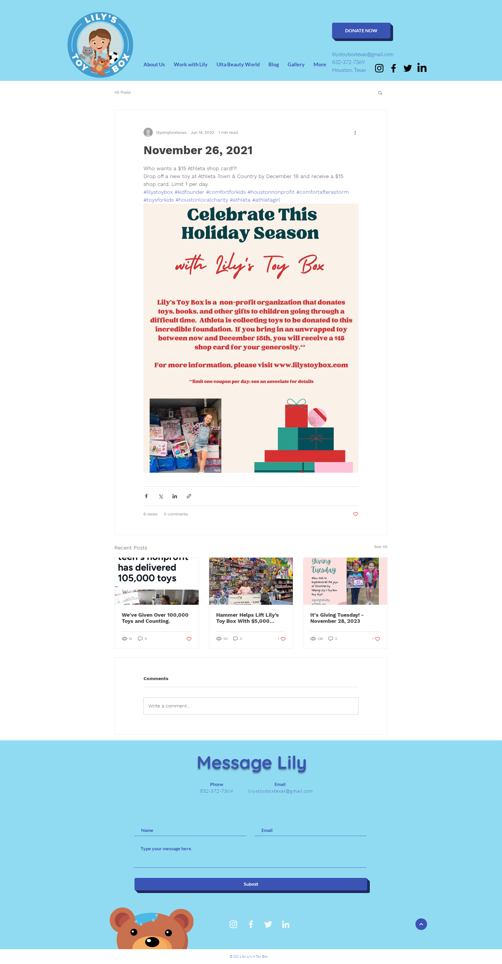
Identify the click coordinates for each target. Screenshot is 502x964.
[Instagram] (379, 68)
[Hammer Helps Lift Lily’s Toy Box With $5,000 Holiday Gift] (251, 581)
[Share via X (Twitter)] (160, 496)
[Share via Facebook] (146, 496)
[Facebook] (393, 68)
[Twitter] (407, 68)
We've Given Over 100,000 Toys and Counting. (155, 618)
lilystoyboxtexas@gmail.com (362, 54)
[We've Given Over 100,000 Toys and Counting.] (157, 581)
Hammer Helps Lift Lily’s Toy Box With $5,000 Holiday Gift (247, 618)
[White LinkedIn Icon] (286, 924)
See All (381, 546)
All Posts (122, 92)
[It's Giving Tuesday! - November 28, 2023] (345, 581)
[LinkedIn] (422, 68)
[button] (380, 92)
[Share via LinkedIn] (175, 496)
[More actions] (355, 132)
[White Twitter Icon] (268, 924)
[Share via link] (189, 496)
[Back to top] (421, 924)
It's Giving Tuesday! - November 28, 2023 (337, 618)
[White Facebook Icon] (251, 924)
